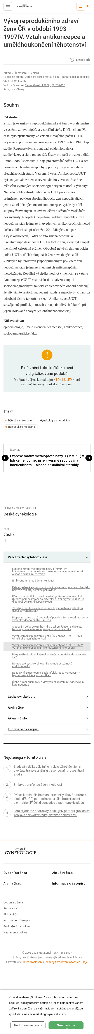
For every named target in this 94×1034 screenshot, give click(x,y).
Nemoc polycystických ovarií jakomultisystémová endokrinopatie (42, 665)
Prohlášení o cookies (17, 927)
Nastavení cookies (15, 933)
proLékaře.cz (22, 7)
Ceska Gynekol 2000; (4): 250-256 (45, 85)
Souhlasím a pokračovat (66, 1026)
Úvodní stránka (15, 873)
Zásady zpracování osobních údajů (66, 962)
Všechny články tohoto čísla (27, 557)
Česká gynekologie (21, 696)
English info (83, 59)
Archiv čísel (16, 707)
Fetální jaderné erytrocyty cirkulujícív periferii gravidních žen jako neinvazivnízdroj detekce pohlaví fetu (51, 589)
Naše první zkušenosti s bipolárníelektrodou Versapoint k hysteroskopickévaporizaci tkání (46, 674)
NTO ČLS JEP (62, 379)
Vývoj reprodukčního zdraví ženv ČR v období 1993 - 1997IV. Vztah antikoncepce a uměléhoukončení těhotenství (47, 646)
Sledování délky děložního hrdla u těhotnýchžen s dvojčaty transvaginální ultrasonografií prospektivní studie (47, 628)
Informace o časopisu (23, 729)
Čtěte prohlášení (32, 962)
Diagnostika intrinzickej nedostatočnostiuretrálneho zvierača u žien (50, 656)
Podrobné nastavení (28, 1025)
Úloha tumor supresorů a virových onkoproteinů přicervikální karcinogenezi (48, 683)
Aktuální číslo (17, 718)
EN (89, 6)
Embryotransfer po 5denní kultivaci (33, 580)
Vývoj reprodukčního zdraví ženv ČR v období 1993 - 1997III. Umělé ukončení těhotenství (47, 637)
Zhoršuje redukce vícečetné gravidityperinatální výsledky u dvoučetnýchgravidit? (47, 609)
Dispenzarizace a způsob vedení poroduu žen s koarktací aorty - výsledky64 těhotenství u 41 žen (50, 619)
